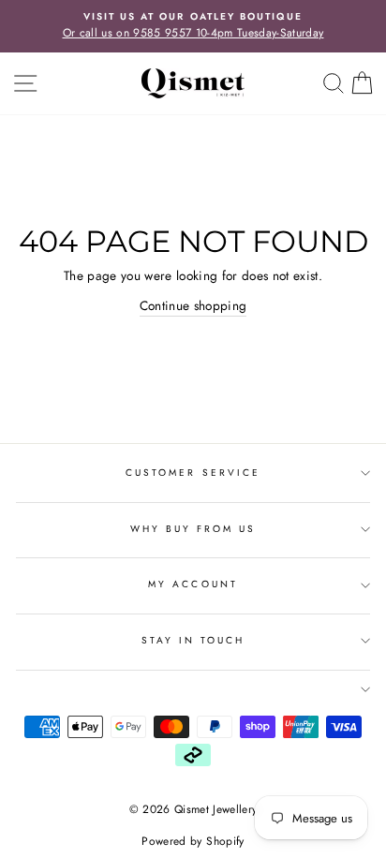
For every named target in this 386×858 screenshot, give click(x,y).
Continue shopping (193, 305)
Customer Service (193, 473)
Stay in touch (193, 640)
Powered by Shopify (192, 841)
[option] (193, 26)
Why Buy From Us (193, 529)
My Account (193, 584)
